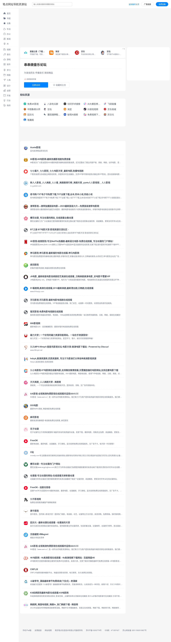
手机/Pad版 (27, 630)
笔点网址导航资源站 (15, 4)
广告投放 (147, 4)
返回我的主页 (134, 4)
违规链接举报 (31, 79)
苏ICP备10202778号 (94, 630)
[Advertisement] (95, 27)
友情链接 (38, 630)
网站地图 (48, 630)
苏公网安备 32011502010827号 (135, 630)
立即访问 (36, 85)
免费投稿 (162, 4)
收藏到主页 (61, 85)
